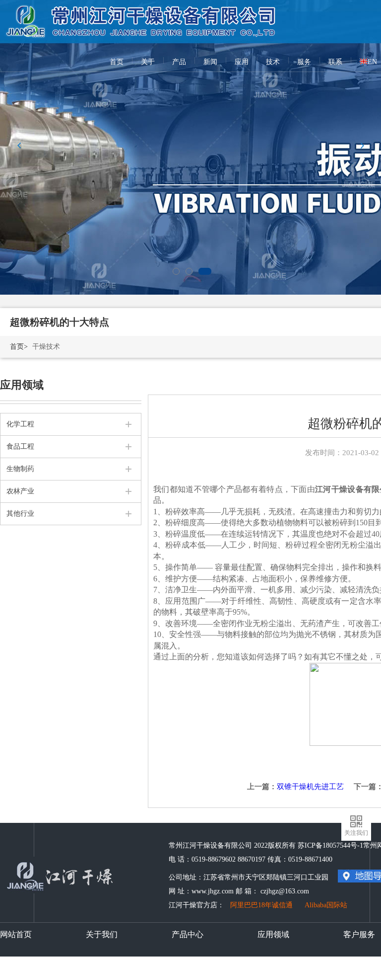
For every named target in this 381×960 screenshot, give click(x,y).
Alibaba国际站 (326, 905)
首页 (117, 62)
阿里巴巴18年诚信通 (261, 905)
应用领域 (273, 934)
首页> (19, 346)
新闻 (210, 62)
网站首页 (16, 934)
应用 (242, 62)
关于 (148, 62)
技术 (273, 62)
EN (372, 62)
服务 (304, 62)
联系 (335, 62)
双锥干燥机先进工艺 (310, 787)
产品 (179, 62)
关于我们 (102, 934)
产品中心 (187, 934)
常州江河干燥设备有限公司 (142, 15)
